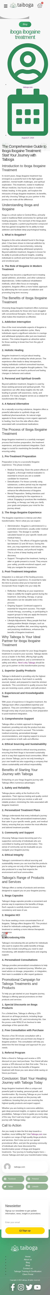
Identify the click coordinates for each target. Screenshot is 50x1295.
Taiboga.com (36, 1134)
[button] (6, 6)
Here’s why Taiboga (26, 662)
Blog (25, 24)
